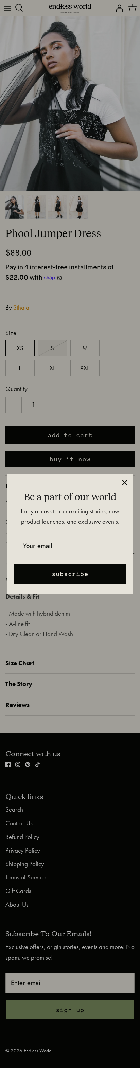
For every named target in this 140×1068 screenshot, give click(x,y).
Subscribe (70, 573)
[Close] (124, 482)
